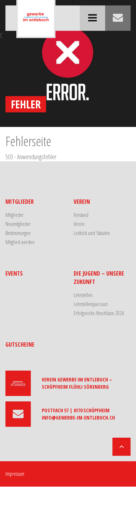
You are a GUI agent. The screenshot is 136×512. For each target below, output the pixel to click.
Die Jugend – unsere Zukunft (99, 277)
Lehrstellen (83, 295)
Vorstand (81, 214)
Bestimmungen (17, 233)
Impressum (14, 473)
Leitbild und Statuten (92, 233)
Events (14, 273)
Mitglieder (19, 202)
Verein (82, 202)
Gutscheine (19, 344)
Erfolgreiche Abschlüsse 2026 (99, 313)
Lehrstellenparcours (91, 304)
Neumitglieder (17, 223)
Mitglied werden (19, 242)
